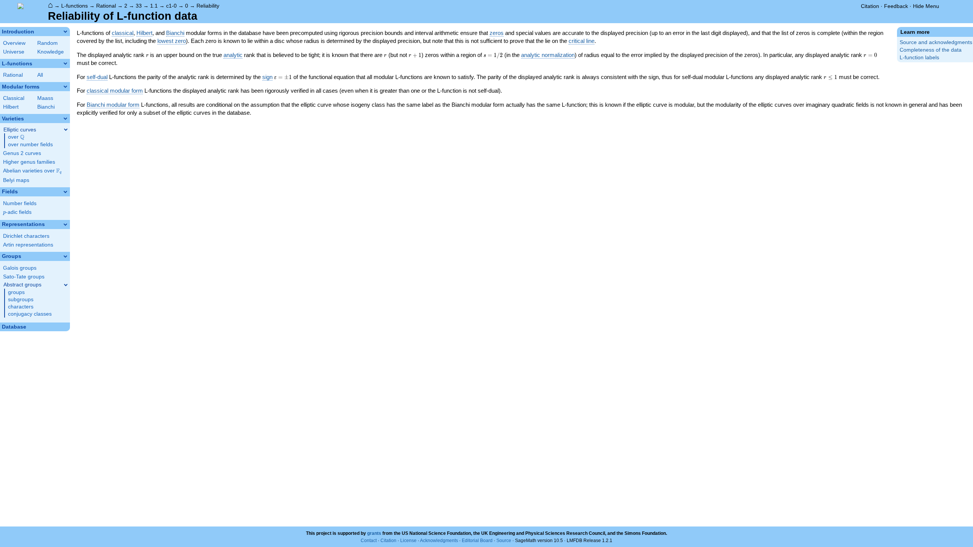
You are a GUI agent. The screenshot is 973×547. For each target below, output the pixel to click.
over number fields (30, 144)
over (16, 137)
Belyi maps (16, 180)
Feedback (896, 6)
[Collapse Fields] (65, 192)
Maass (45, 98)
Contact (369, 540)
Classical (13, 98)
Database (14, 327)
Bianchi (46, 107)
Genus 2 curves (22, 153)
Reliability (208, 6)
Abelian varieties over (32, 171)
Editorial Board (477, 540)
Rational (106, 6)
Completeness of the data (931, 50)
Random (47, 43)
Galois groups (19, 268)
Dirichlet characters (26, 236)
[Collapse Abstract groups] (66, 285)
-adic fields (17, 212)
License (408, 540)
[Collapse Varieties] (65, 118)
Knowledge (50, 52)
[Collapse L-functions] (65, 63)
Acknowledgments (439, 540)
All (40, 75)
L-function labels (919, 57)
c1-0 (171, 6)
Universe (13, 52)
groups (16, 292)
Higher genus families (29, 162)
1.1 (154, 6)
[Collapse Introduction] (65, 31)
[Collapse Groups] (65, 256)
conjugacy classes (30, 314)
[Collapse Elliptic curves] (66, 129)
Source (503, 540)
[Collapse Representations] (65, 224)
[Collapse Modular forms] (65, 87)
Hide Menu (926, 6)
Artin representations (28, 245)
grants (374, 533)
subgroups (20, 299)
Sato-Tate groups (23, 277)
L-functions (74, 6)
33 (139, 6)
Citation (870, 6)
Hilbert (11, 107)
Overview (14, 43)
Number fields (19, 203)
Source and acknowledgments (936, 42)
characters (20, 307)
